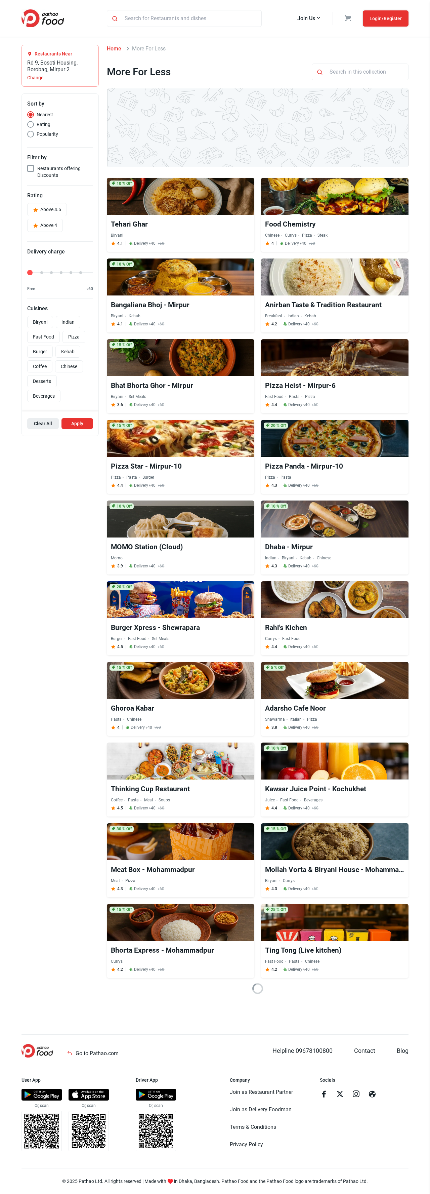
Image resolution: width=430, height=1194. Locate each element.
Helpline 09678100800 (302, 1050)
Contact (364, 1050)
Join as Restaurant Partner (261, 1092)
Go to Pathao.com (96, 1053)
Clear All (43, 423)
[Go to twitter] (340, 1095)
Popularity (47, 134)
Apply (77, 423)
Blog (402, 1050)
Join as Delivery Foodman (261, 1109)
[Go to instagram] (356, 1095)
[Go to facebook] (324, 1095)
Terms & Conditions (253, 1127)
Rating (43, 124)
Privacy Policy (246, 1144)
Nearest (45, 114)
